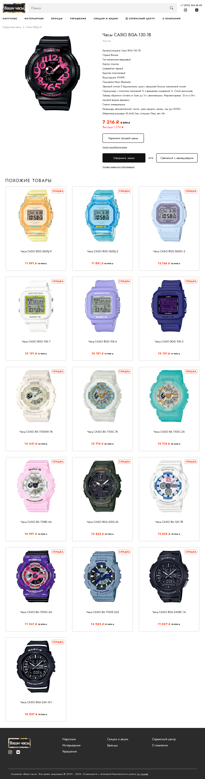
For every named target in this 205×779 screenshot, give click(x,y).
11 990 (42, 353)
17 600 (109, 624)
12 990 (42, 624)
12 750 (42, 714)
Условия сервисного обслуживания (118, 167)
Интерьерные (34, 18)
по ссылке (142, 774)
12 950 (175, 624)
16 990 (42, 444)
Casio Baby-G (34, 27)
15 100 (108, 534)
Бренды (57, 18)
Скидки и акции (106, 18)
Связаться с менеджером (176, 156)
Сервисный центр (141, 18)
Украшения (78, 18)
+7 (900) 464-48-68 (191, 5)
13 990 (41, 263)
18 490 (108, 444)
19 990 (42, 534)
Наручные (10, 18)
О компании (172, 18)
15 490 (175, 263)
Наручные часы (12, 27)
